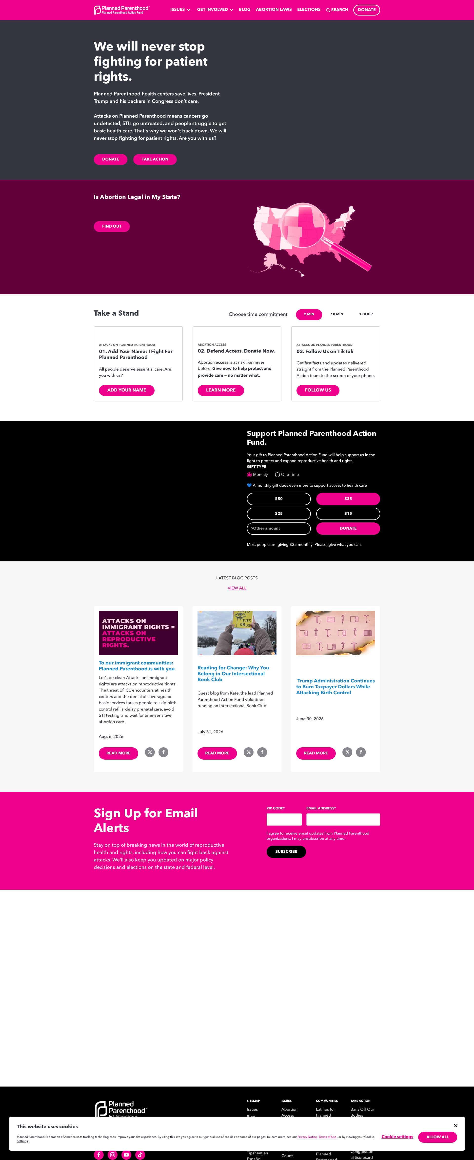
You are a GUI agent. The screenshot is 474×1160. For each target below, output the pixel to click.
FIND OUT (111, 227)
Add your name (126, 390)
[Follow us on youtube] (126, 1155)
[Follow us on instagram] (113, 1155)
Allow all (438, 1137)
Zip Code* (276, 808)
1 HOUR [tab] (366, 314)
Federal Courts (288, 1153)
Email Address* (321, 808)
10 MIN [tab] (337, 314)
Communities (327, 1101)
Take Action (155, 159)
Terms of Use (327, 1137)
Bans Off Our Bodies (362, 1113)
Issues (252, 1110)
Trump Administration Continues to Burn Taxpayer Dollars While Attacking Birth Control (335, 687)
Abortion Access (289, 1113)
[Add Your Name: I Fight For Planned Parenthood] (138, 335)
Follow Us (318, 390)
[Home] (150, 1114)
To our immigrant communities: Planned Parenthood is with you (137, 666)
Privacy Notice (307, 1137)
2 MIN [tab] (309, 314)
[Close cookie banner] (456, 1125)
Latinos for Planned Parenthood (326, 1116)
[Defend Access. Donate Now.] (237, 335)
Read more (118, 753)
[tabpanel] (237, 366)
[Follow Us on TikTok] (335, 335)
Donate (110, 159)
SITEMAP (253, 1101)
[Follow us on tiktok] (140, 1155)
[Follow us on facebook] (99, 1155)
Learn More (221, 390)
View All (237, 589)
